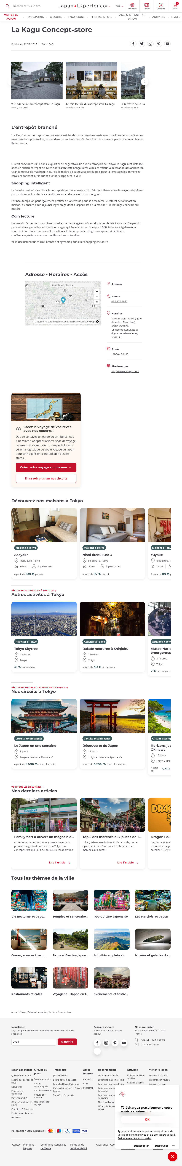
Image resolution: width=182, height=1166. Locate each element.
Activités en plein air (109, 955)
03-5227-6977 (119, 301)
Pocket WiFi (88, 1087)
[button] (11, 81)
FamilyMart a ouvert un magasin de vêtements (44, 837)
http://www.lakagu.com (125, 371)
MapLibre (39, 321)
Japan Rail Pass (60, 1075)
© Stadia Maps (53, 321)
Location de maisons (108, 1075)
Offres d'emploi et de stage (21, 1103)
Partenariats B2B (19, 1098)
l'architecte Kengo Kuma (74, 167)
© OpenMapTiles (68, 321)
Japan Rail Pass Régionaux (66, 1084)
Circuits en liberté (43, 1090)
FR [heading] (106, 6)
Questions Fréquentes (22, 1109)
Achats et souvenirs (37, 1012)
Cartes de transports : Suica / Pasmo (67, 1089)
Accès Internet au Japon (132, 17)
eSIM (85, 1083)
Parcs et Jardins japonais (71, 955)
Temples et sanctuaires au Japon (71, 916)
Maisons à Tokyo (26, 547)
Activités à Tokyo (26, 641)
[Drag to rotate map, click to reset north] (97, 301)
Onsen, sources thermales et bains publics (29, 955)
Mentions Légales (28, 1146)
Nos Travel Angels (107, 1102)
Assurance (102, 1144)
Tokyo (23, 1012)
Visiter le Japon (11, 17)
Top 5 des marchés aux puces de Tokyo (112, 837)
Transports (35, 17)
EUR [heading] (118, 6)
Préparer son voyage (159, 1079)
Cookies (114, 1144)
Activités (158, 17)
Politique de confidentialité (78, 1146)
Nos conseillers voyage (41, 1103)
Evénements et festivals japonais (112, 994)
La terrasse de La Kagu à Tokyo (139, 105)
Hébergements (101, 17)
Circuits (56, 17)
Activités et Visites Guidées (136, 1077)
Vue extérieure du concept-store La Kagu (35, 105)
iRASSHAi (16, 1117)
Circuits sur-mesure (40, 1096)
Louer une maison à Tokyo (111, 1079)
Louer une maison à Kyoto (111, 1084)
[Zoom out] (97, 296)
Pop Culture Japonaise (111, 916)
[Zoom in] (97, 291)
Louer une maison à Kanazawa (108, 1089)
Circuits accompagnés (29, 738)
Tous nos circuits (42, 1079)
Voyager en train (157, 1084)
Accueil (14, 1012)
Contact (16, 1144)
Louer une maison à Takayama (108, 1096)
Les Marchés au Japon (151, 916)
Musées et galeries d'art (153, 955)
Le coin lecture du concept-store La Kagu (90, 105)
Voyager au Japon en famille (71, 994)
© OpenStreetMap (86, 321)
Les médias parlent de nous (22, 1081)
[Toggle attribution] (97, 321)
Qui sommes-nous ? (21, 1075)
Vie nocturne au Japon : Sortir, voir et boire (29, 916)
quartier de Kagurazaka (64, 164)
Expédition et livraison (22, 1113)
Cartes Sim (88, 1079)
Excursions (76, 17)
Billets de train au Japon (64, 1079)
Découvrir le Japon (158, 1075)
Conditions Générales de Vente (53, 1146)
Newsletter (16, 1086)
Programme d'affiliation (17, 1092)
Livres (175, 17)
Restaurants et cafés (26, 994)
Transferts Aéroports (63, 1095)
